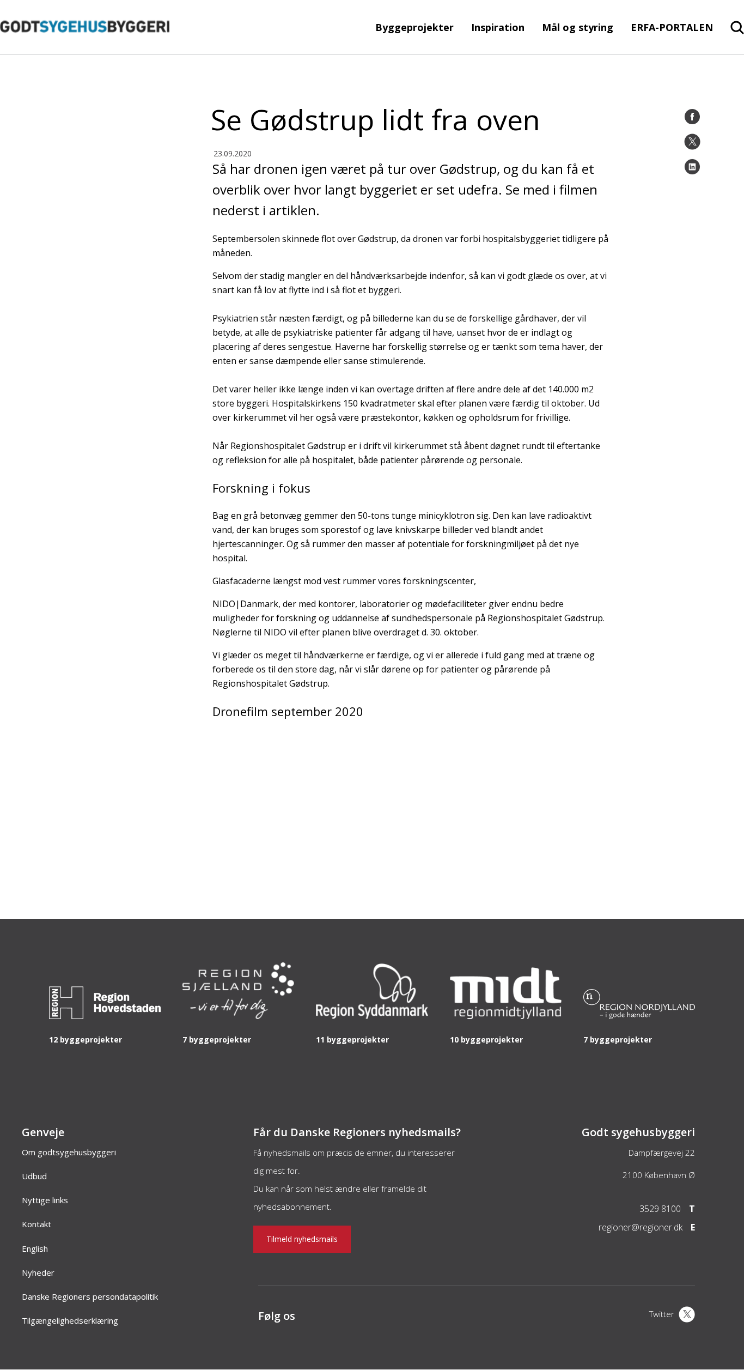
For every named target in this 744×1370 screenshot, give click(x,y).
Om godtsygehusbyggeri (69, 1152)
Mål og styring (577, 27)
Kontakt (36, 1224)
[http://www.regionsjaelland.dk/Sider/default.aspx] (238, 1016)
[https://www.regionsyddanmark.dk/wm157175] (372, 1016)
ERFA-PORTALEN (672, 27)
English (35, 1248)
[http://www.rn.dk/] (639, 1016)
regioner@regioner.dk (640, 1227)
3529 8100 (660, 1209)
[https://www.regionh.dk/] (105, 1016)
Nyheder (38, 1272)
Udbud (34, 1176)
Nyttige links (45, 1200)
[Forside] (84, 48)
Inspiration (498, 27)
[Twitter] (692, 142)
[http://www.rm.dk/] (506, 1016)
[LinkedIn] (692, 167)
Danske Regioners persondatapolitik (90, 1296)
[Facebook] (692, 116)
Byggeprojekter (414, 27)
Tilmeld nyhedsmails (302, 1239)
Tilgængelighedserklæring (70, 1320)
